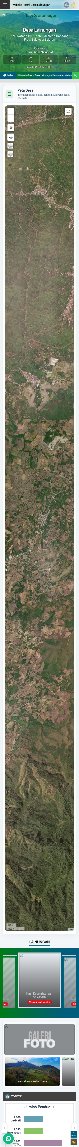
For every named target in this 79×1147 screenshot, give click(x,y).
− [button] (11, 118)
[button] (75, 75)
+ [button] (11, 111)
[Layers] (10, 146)
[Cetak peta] (10, 137)
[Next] (74, 1128)
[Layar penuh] (68, 111)
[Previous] (4, 1128)
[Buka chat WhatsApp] (8, 1138)
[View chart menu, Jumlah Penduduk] (57, 1107)
